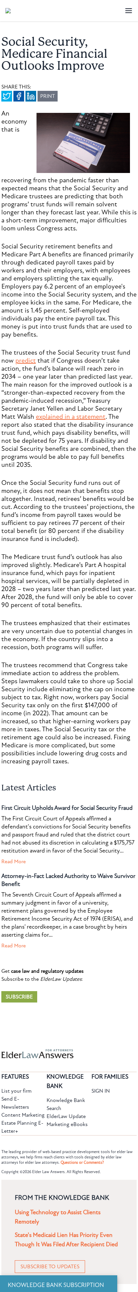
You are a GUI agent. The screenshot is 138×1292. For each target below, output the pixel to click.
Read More (13, 861)
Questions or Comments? (82, 1162)
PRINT (47, 96)
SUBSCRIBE (19, 996)
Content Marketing (23, 1115)
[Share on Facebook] (19, 96)
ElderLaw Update (66, 1116)
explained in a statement (71, 417)
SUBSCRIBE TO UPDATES (49, 1266)
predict (25, 361)
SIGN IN (100, 1091)
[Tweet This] (7, 96)
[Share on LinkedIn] (31, 96)
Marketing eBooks (67, 1124)
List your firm (16, 1091)
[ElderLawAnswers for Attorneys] (47, 1053)
